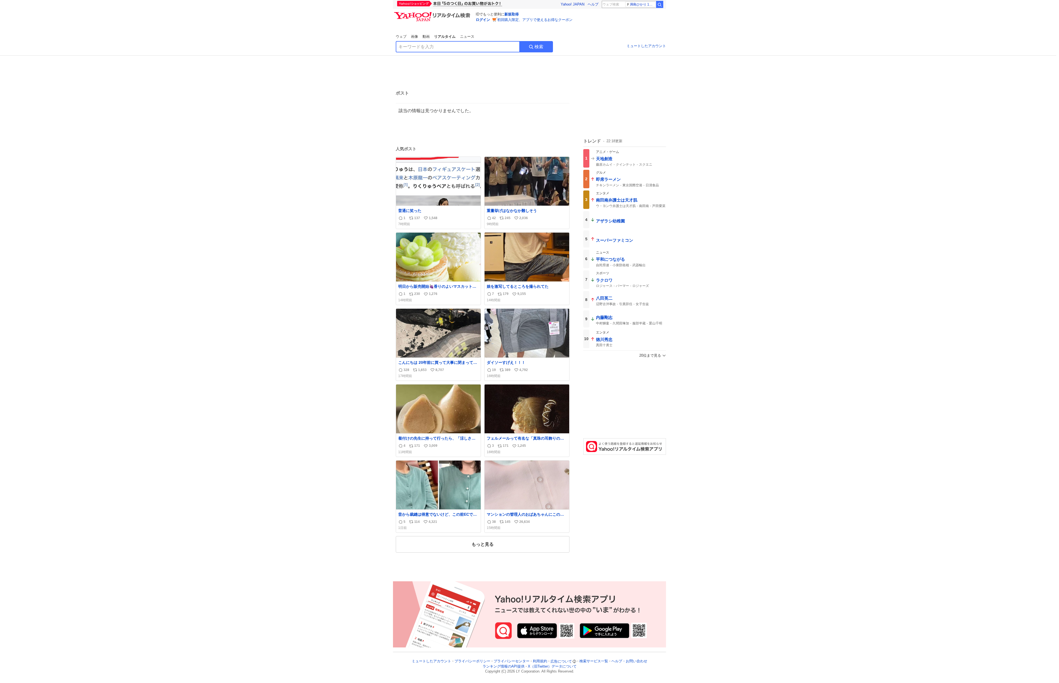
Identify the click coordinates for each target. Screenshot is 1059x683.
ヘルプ (593, 4)
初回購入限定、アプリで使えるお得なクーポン (535, 20)
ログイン (483, 20)
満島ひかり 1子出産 (643, 4)
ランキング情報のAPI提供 (504, 666)
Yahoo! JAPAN (572, 4)
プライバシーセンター (512, 661)
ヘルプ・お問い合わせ (629, 661)
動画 (426, 36)
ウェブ (401, 36)
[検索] (659, 4)
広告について (561, 661)
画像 (414, 36)
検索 (538, 46)
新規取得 (511, 14)
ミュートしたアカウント (646, 46)
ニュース (467, 36)
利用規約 (540, 661)
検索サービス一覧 (593, 661)
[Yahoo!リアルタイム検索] (433, 13)
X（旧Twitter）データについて (552, 666)
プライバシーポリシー (472, 661)
